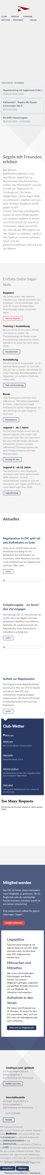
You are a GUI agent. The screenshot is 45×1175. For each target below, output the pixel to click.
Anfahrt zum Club (12, 1084)
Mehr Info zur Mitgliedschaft (21, 1028)
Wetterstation (11, 769)
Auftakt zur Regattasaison (19, 679)
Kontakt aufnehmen (13, 923)
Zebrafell (8, 785)
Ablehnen (22, 1168)
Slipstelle (8, 755)
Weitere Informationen (16, 1173)
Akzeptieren (7, 1168)
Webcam (8, 742)
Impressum (35, 1173)
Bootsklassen (11, 420)
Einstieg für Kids (12, 460)
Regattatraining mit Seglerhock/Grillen (22, 90)
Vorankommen (11, 352)
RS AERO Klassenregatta (15, 118)
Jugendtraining (11, 493)
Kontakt (8, 1120)
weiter (8, 571)
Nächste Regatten (13, 318)
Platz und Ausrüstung (14, 385)
